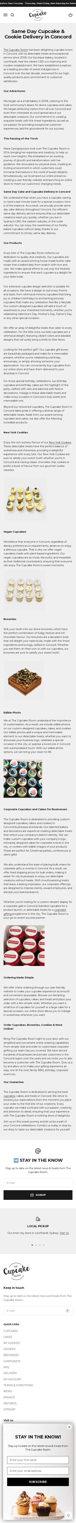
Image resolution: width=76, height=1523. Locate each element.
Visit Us (64, 1233)
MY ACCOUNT (12, 1379)
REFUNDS (10, 1403)
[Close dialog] (69, 1427)
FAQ (6, 1367)
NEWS (8, 1391)
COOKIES (10, 1349)
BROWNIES (11, 1355)
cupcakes (9, 1096)
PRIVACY (9, 1397)
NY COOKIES (12, 1343)
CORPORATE (12, 1361)
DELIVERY (10, 1373)
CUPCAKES (11, 1331)
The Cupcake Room (16, 49)
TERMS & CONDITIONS (18, 1385)
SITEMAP (9, 1409)
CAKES (8, 1337)
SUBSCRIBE (38, 1482)
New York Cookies (60, 442)
